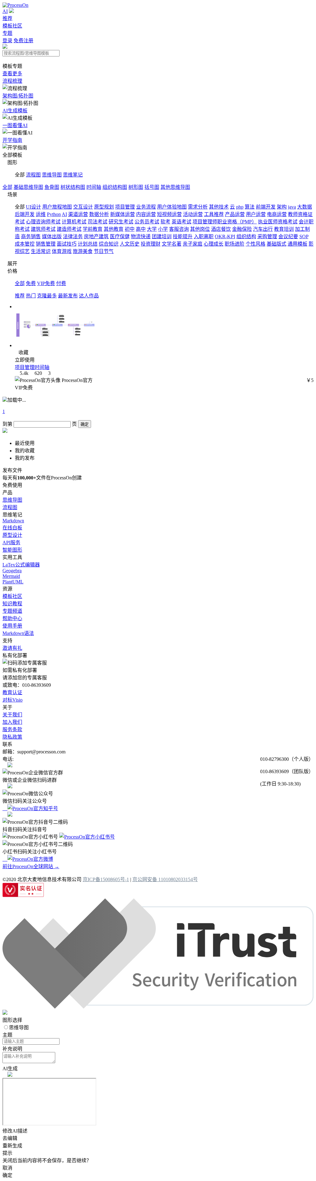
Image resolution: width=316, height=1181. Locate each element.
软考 (165, 221)
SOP (303, 236)
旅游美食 (83, 251)
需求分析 (198, 206)
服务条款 (12, 729)
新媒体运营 (122, 214)
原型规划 (104, 206)
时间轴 (93, 187)
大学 (152, 229)
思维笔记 (73, 174)
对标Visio (12, 699)
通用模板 (297, 244)
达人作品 (89, 295)
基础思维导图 (28, 187)
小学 (163, 229)
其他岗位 (200, 229)
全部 (7, 187)
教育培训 (284, 229)
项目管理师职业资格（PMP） (225, 221)
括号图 (151, 187)
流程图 (33, 174)
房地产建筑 (96, 236)
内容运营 (146, 214)
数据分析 (99, 214)
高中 (141, 229)
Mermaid (11, 576)
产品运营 (235, 214)
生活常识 (41, 251)
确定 (85, 424)
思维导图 (52, 174)
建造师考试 (69, 229)
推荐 (7, 18)
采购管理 (267, 236)
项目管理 (125, 206)
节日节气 (104, 251)
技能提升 (183, 236)
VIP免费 (46, 283)
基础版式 (276, 244)
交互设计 (83, 206)
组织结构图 (114, 187)
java (292, 206)
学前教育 (92, 229)
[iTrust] (158, 1006)
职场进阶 (234, 244)
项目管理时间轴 (32, 367)
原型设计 (12, 535)
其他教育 (113, 229)
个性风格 (255, 244)
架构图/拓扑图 (17, 95)
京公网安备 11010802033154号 (165, 879)
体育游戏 (62, 251)
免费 (31, 283)
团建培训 (162, 236)
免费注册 (23, 40)
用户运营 (256, 214)
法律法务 (73, 236)
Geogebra (12, 570)
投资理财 (150, 244)
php (239, 206)
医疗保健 (120, 236)
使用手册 (12, 625)
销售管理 (46, 244)
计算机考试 (74, 221)
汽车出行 (263, 229)
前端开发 (266, 206)
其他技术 (219, 206)
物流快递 (141, 236)
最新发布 (68, 295)
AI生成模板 (14, 110)
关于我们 (12, 714)
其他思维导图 (175, 187)
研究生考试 (121, 221)
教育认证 (12, 692)
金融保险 (242, 229)
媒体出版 (52, 236)
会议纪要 (288, 236)
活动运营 (193, 214)
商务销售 (31, 236)
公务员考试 (147, 221)
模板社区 (12, 25)
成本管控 (25, 244)
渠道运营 (78, 214)
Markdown (13, 520)
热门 (31, 295)
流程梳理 (12, 81)
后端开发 (25, 214)
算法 (250, 206)
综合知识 (108, 244)
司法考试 (97, 221)
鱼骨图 (51, 187)
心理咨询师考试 (43, 221)
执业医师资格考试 (277, 221)
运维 (41, 214)
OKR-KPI (225, 236)
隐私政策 (12, 737)
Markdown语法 (18, 633)
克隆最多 (47, 295)
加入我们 (12, 722)
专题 (7, 33)
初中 (130, 229)
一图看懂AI (14, 125)
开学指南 (12, 140)
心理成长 (213, 244)
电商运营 (277, 214)
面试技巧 (67, 244)
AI (5, 11)
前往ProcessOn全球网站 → (30, 866)
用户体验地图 (172, 206)
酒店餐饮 (221, 229)
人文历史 (129, 244)
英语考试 (181, 221)
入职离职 (204, 236)
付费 (61, 283)
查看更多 (12, 73)
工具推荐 (214, 214)
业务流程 (146, 206)
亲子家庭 (192, 244)
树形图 (135, 187)
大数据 (304, 206)
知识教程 (12, 603)
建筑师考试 (43, 229)
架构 (282, 206)
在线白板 (12, 527)
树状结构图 (72, 187)
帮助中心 (12, 618)
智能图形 (12, 550)
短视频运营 (169, 214)
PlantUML (12, 581)
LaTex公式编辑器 (21, 564)
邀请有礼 (12, 648)
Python (54, 214)
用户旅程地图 (57, 206)
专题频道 (12, 611)
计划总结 (88, 244)
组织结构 (246, 236)
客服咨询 (179, 229)
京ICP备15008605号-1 (106, 879)
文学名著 (171, 244)
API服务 (11, 542)
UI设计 (33, 206)
